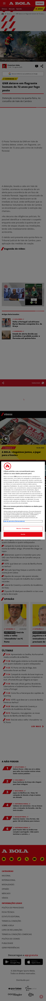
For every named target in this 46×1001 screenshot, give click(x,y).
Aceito (23, 534)
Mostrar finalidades (23, 528)
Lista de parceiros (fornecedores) (14, 521)
